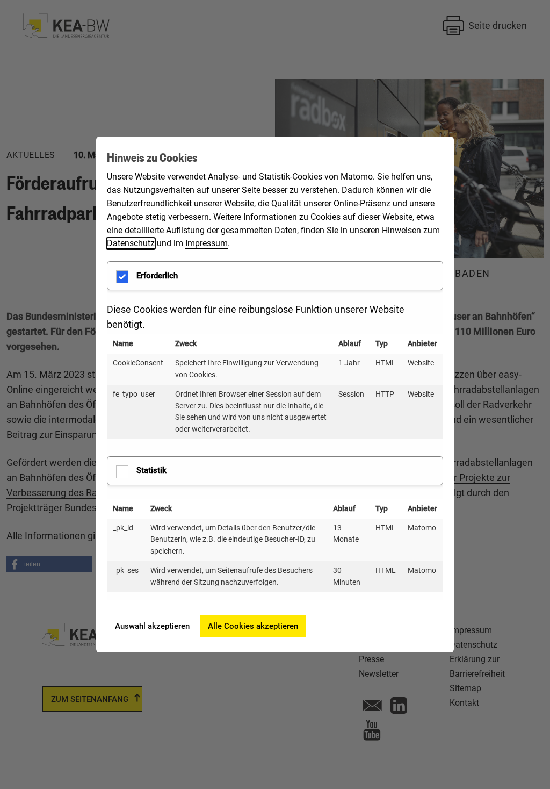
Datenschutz (131, 243)
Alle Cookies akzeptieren (253, 626)
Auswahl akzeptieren (152, 626)
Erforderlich (157, 276)
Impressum (206, 243)
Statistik (151, 470)
